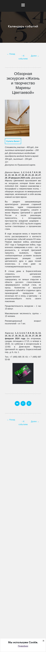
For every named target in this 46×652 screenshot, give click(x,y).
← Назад (11, 54)
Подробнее (23, 646)
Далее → (35, 56)
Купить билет (13, 141)
